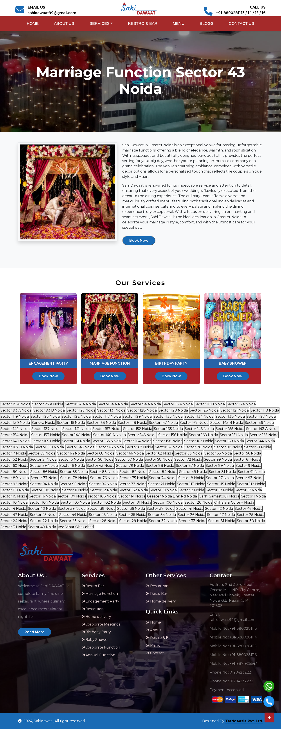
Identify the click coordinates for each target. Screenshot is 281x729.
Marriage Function (101, 594)
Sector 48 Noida (42, 527)
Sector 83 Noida (104, 472)
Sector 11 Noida (75, 490)
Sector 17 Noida (248, 490)
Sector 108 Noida (45, 490)
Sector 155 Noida (230, 429)
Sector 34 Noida (162, 515)
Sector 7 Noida (13, 453)
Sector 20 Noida (198, 502)
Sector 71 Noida (257, 447)
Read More (35, 632)
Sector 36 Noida (131, 508)
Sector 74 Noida (163, 478)
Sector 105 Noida (75, 502)
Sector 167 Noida (194, 423)
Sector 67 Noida (139, 447)
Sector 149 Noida (15, 441)
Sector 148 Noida (132, 423)
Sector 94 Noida (44, 484)
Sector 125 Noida (81, 410)
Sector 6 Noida (72, 465)
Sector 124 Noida (241, 404)
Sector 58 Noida (159, 459)
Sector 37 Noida (161, 508)
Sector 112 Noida (251, 484)
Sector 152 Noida (137, 429)
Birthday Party (98, 632)
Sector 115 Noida (221, 484)
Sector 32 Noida (163, 521)
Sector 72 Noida (188, 459)
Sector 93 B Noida (49, 410)
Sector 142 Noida (15, 429)
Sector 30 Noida (251, 521)
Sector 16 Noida (42, 496)
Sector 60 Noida (14, 465)
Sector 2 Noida (191, 490)
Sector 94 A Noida (145, 404)
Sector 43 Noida (103, 515)
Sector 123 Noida (45, 416)
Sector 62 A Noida (80, 404)
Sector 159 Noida (229, 441)
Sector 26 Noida (191, 515)
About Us (64, 23)
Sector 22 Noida (44, 521)
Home (33, 23)
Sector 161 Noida (76, 441)
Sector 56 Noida (247, 453)
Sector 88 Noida (160, 465)
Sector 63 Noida (100, 465)
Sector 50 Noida (99, 459)
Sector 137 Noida (46, 429)
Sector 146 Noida (142, 435)
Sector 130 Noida (15, 423)
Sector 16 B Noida (210, 404)
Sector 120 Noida (173, 410)
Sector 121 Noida (234, 410)
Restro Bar (94, 586)
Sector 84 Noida (163, 472)
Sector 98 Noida (228, 447)
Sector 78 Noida (74, 478)
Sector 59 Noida (44, 465)
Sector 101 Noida (137, 502)
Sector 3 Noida (13, 527)
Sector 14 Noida (131, 496)
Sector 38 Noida (101, 508)
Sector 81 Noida (222, 472)
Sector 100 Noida (168, 502)
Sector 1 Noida (253, 496)
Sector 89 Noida (220, 465)
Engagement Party (102, 601)
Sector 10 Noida (14, 502)
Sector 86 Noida (44, 472)
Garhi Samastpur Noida (219, 496)
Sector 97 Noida (220, 478)
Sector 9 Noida (248, 465)
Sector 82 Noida (133, 472)
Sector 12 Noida (103, 490)
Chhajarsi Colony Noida (234, 502)
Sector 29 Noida (133, 521)
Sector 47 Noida (14, 515)
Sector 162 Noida (198, 441)
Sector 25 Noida (250, 515)
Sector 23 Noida (74, 521)
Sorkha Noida (43, 423)
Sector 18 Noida (219, 490)
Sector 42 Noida (219, 508)
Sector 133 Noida (168, 416)
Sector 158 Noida (167, 441)
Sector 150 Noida (49, 447)
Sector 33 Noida (192, 521)
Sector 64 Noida (71, 453)
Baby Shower (97, 640)
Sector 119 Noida (14, 416)
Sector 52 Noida (14, 459)
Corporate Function (102, 647)
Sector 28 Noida (103, 521)
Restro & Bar (142, 23)
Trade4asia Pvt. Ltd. (244, 721)
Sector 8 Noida (191, 478)
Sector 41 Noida (189, 508)
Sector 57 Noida (129, 459)
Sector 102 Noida (106, 502)
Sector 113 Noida (191, 484)
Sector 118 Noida (264, 410)
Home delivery (98, 617)
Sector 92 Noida (14, 484)
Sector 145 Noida (80, 447)
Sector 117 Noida (106, 416)
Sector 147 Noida (163, 423)
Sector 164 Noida (136, 441)
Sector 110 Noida (14, 490)
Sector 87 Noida (190, 465)
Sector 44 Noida (73, 515)
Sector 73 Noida (132, 484)
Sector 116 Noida (71, 423)
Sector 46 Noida (248, 508)
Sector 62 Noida (159, 453)
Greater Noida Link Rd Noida (172, 496)
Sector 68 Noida (101, 453)
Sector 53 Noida (189, 453)
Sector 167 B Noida (16, 447)
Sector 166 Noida (264, 435)
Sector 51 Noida (43, 459)
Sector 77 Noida (44, 478)
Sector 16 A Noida (178, 404)
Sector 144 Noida (260, 441)
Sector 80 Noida (14, 478)
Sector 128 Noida (142, 410)
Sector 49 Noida (193, 472)
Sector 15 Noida (13, 496)
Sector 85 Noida (74, 472)
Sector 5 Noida (71, 459)
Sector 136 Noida (259, 423)
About (155, 630)
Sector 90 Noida (14, 472)
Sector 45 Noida (44, 515)
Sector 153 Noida (45, 435)
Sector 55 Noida (218, 453)
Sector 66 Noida (130, 453)
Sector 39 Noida (72, 508)
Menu (178, 23)
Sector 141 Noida (76, 429)
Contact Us (241, 23)
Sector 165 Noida (45, 441)
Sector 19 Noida (163, 490)
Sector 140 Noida (76, 435)
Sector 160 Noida (203, 435)
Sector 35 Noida (132, 515)
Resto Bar (158, 594)
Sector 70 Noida (198, 447)
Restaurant (95, 609)
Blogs (206, 23)
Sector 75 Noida (133, 478)
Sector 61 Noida (247, 459)
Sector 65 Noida (110, 447)
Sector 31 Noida (221, 521)
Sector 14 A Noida (113, 404)
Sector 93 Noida (249, 478)
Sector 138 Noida (230, 416)
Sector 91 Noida (251, 472)
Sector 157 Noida (106, 429)
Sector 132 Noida (133, 490)
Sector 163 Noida (106, 441)
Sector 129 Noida (137, 416)
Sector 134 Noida (199, 416)
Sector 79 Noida (130, 465)
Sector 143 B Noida (226, 423)
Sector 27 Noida (221, 515)
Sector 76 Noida (104, 478)
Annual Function (100, 655)
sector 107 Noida (72, 496)
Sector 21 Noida (161, 484)
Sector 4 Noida (13, 508)
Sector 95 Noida (73, 484)
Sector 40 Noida (42, 508)
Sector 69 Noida (42, 453)
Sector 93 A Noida (16, 410)
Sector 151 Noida (234, 435)
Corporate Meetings (102, 624)
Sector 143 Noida (199, 429)
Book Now (138, 240)
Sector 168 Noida (101, 423)
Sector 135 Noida (168, 429)
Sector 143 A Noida (262, 429)
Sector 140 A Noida (109, 435)
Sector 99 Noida (218, 459)
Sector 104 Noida (44, 502)
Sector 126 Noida (204, 410)
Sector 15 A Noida (15, 404)
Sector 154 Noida (14, 435)
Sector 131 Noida (111, 410)
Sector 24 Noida (14, 521)
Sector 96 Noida (103, 484)
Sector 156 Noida (172, 435)
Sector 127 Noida (261, 416)
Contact (156, 653)
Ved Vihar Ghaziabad (76, 527)
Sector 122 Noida (76, 416)
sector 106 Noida (102, 496)
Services (100, 23)
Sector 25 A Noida (47, 404)
